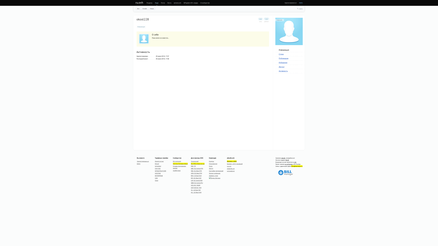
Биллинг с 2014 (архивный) (235, 164)
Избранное (283, 62)
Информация (284, 50)
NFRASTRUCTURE (160, 171)
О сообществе (205, 3)
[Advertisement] (292, 110)
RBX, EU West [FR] (196, 171)
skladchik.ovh (231, 168)
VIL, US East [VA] (196, 190)
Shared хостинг (159, 161)
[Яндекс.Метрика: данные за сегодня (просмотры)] (214, 178)
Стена (281, 54)
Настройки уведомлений (216, 171)
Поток (163, 3)
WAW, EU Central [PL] (197, 183)
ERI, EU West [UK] (196, 178)
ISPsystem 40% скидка (191, 3)
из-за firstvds (288, 164)
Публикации (283, 58)
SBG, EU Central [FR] (197, 168)
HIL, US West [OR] (196, 192)
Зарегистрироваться (291, 3)
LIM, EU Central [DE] (196, 180)
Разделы (149, 3)
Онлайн (144, 8)
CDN (156, 178)
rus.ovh (229, 166)
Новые (152, 8)
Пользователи (213, 164)
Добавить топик (213, 176)
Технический (194, 161)
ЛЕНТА (211, 168)
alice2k (283, 158)
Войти (301, 3)
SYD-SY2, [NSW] (195, 185)
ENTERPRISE (159, 176)
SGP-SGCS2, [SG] (196, 187)
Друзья (281, 66)
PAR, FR (193, 166)
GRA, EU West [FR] (196, 173)
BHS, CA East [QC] (196, 176)
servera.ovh (177, 3)
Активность (283, 71)
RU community (177, 161)
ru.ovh (139, 2)
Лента (169, 3)
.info (295, 162)
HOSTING (158, 173)
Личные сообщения (214, 173)
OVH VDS (157, 168)
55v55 (287, 160)
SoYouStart (158, 166)
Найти (301, 9)
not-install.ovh (231, 171)
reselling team (177, 170)
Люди (156, 3)
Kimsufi (157, 164)
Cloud (156, 180)
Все (138, 8)
